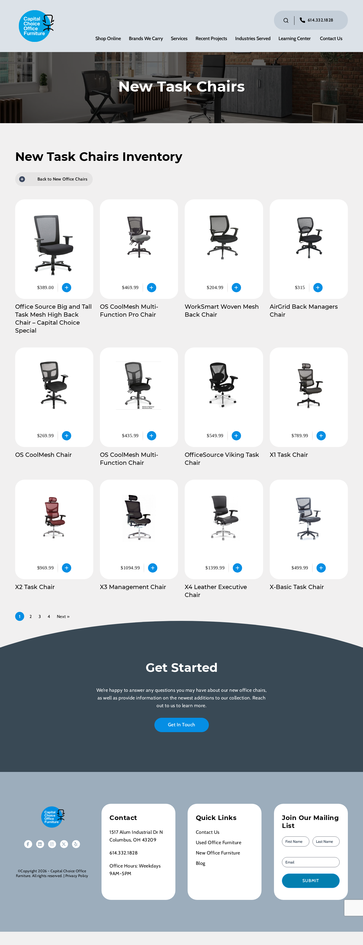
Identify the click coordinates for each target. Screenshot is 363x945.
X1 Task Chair (289, 454)
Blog (200, 863)
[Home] (52, 817)
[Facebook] (28, 844)
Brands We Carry (146, 38)
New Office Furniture (218, 853)
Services (179, 38)
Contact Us (331, 38)
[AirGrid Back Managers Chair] (309, 249)
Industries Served (253, 38)
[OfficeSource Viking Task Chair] (224, 397)
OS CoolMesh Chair (43, 454)
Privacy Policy (76, 875)
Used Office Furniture (219, 842)
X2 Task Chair (35, 587)
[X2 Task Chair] (54, 529)
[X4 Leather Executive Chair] (224, 529)
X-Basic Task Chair (297, 587)
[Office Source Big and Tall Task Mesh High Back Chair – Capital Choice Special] (54, 249)
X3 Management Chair (133, 587)
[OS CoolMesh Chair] (54, 397)
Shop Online (108, 38)
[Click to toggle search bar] (286, 20)
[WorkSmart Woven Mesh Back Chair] (224, 249)
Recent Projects (211, 38)
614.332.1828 (321, 20)
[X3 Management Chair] (139, 529)
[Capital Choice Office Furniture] (35, 25)
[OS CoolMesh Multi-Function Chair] (139, 397)
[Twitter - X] (64, 844)
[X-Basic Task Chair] (309, 529)
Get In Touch (181, 725)
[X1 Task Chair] (309, 397)
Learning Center (294, 38)
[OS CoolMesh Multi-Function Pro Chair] (139, 249)
